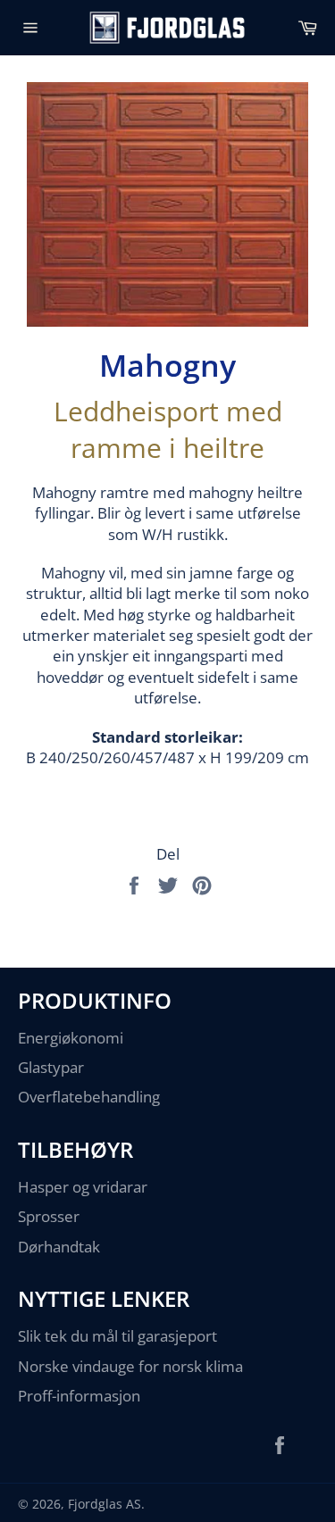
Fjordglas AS (104, 1503)
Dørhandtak (59, 1246)
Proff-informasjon (79, 1395)
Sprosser (49, 1216)
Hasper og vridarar (82, 1187)
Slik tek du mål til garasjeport (117, 1336)
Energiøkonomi (70, 1037)
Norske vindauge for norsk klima (130, 1366)
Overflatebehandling (89, 1096)
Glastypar (51, 1067)
